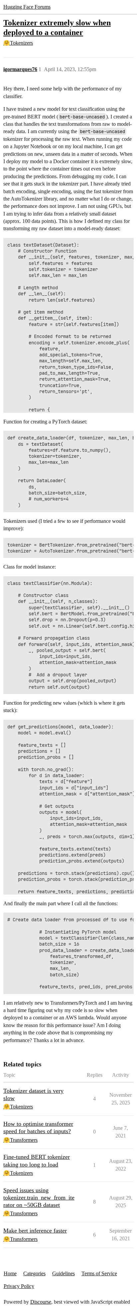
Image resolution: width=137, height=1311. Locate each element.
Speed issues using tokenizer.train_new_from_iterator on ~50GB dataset (38, 1197)
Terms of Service (99, 1273)
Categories (34, 1273)
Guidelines (63, 1273)
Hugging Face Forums (27, 7)
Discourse (40, 1302)
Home (10, 1273)
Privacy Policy (19, 1286)
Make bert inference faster (35, 1230)
